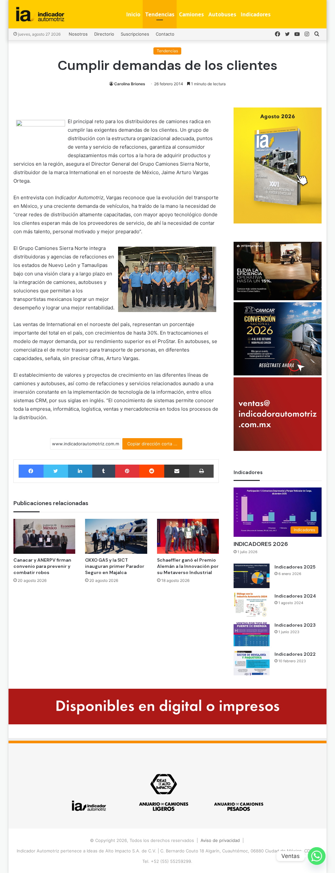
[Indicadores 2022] (252, 663)
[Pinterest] (127, 471)
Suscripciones (135, 34)
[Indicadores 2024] (252, 605)
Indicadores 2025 (294, 567)
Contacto (165, 34)
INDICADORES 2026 (261, 544)
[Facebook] (31, 471)
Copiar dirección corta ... (152, 443)
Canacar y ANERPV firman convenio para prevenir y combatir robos (42, 566)
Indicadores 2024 (295, 596)
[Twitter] (56, 471)
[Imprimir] (201, 471)
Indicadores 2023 (295, 625)
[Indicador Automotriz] (40, 14)
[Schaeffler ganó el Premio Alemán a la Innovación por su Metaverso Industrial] (188, 536)
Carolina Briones (129, 83)
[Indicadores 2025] (252, 576)
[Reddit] (151, 471)
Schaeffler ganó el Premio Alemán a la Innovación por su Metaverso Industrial (188, 566)
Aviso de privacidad (220, 840)
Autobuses (222, 14)
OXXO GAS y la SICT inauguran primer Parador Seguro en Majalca (114, 566)
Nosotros (78, 34)
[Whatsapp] (317, 856)
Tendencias (159, 14)
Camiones (191, 14)
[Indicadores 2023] (252, 634)
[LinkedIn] (80, 471)
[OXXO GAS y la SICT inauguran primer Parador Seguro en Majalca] (116, 536)
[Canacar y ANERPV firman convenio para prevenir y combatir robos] (44, 536)
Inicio (133, 14)
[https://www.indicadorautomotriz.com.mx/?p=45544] (278, 221)
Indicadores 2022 (295, 654)
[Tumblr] (103, 471)
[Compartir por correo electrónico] (176, 471)
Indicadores (256, 14)
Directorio (104, 34)
